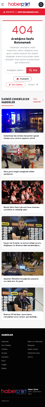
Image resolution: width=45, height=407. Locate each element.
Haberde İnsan (34, 353)
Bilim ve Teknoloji (35, 341)
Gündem (5, 357)
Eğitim (4, 368)
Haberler (5, 341)
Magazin (31, 345)
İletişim (32, 84)
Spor (4, 361)
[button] (3, 5)
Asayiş (4, 353)
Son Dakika (17, 84)
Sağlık (4, 364)
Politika (5, 349)
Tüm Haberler (37, 100)
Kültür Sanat (33, 349)
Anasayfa (9, 12)
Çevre (30, 357)
